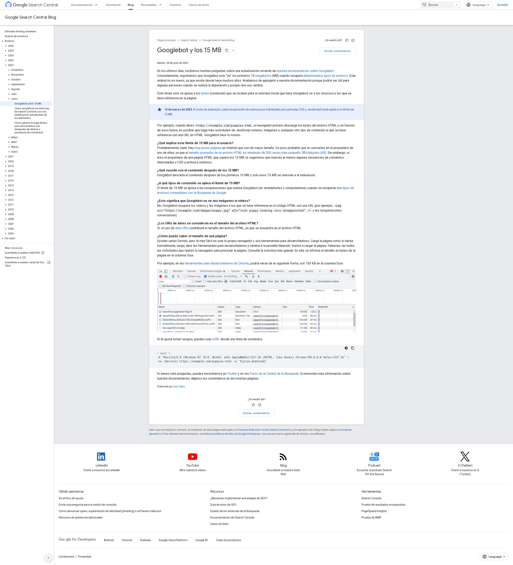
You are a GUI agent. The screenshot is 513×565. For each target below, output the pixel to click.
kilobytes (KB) (316, 153)
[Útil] (347, 40)
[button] (26, 41)
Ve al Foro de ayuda (71, 498)
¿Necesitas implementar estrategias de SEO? (238, 498)
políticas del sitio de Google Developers (237, 433)
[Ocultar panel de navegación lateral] (48, 558)
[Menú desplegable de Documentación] (97, 5)
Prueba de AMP (371, 517)
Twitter (232, 374)
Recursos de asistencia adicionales (81, 517)
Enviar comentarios (337, 51)
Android (109, 540)
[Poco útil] (353, 40)
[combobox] (440, 4)
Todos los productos (228, 540)
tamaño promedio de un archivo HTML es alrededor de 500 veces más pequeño (245, 153)
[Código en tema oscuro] (346, 348)
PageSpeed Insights (374, 511)
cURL (216, 339)
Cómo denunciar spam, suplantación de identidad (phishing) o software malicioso (110, 511)
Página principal (166, 40)
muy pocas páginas (207, 148)
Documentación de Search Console (232, 517)
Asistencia (113, 5)
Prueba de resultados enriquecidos (383, 504)
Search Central (43, 5)
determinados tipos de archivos (325, 76)
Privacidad (84, 556)
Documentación (82, 5)
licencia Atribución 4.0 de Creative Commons (265, 429)
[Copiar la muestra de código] (352, 348)
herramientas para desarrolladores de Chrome (217, 263)
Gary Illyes (179, 386)
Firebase (145, 540)
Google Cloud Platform (173, 540)
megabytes (263, 76)
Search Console (371, 498)
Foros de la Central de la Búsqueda (274, 374)
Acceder (502, 4)
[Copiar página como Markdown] (226, 50)
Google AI (202, 540)
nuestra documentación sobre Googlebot (305, 71)
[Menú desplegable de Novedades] (161, 5)
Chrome (127, 540)
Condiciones (66, 556)
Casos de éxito (198, 5)
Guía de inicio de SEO (223, 504)
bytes (205, 93)
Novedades (149, 5)
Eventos (175, 5)
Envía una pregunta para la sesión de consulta (87, 504)
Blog (131, 5)
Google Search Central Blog (30, 17)
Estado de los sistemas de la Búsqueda (234, 511)
